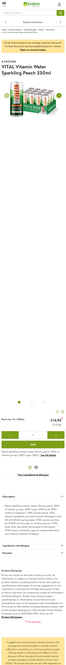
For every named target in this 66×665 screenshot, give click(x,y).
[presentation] (33, 521)
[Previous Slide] (5, 22)
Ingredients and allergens (16, 545)
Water (41, 29)
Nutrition (7, 553)
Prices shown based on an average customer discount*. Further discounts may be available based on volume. (33, 46)
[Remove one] (10, 435)
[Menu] (4, 4)
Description (8, 496)
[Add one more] (55, 435)
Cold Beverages (30, 29)
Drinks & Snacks (15, 29)
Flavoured (50, 29)
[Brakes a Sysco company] (31, 4)
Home (4, 29)
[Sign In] (59, 4)
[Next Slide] (60, 22)
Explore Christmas (33, 22)
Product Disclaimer (12, 617)
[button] (60, 13)
